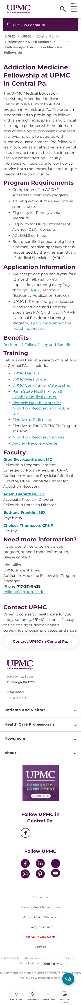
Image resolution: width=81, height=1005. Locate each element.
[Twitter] (55, 863)
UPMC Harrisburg (28, 373)
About (10, 753)
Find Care (16, 999)
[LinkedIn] (40, 864)
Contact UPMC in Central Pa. (40, 641)
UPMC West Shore (29, 379)
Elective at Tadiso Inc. (32, 420)
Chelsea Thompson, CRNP (28, 525)
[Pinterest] (40, 874)
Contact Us (40, 897)
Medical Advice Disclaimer (40, 917)
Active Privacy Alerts (40, 937)
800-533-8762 (16, 698)
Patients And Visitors (24, 710)
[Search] (63, 9)
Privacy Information (40, 927)
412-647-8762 (16, 692)
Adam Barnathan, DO (24, 494)
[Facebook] (25, 833)
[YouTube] (55, 873)
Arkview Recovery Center (35, 443)
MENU (74, 3)
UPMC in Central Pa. (29, 25)
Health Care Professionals (29, 724)
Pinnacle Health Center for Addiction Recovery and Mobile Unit (41, 408)
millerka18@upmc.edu (24, 592)
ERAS (34, 290)
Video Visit (48, 999)
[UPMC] (18, 9)
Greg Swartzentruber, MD (27, 459)
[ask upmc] (68, 979)
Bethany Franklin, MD (24, 512)
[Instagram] (25, 874)
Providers (32, 999)
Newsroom (14, 738)
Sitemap (40, 946)
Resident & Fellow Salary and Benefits (37, 345)
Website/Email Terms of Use (40, 907)
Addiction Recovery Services (38, 437)
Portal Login (65, 1001)
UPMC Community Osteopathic (41, 385)
